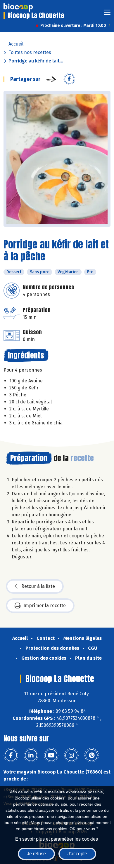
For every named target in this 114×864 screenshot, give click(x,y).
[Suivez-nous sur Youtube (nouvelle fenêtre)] (51, 755)
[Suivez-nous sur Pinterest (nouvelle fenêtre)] (91, 755)
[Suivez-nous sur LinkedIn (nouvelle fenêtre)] (31, 755)
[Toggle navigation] (107, 14)
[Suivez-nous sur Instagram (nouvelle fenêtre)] (71, 755)
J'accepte (77, 853)
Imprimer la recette (44, 605)
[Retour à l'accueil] (18, 7)
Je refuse (36, 853)
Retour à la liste (38, 586)
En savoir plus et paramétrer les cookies (56, 839)
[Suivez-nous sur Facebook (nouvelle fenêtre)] (11, 755)
